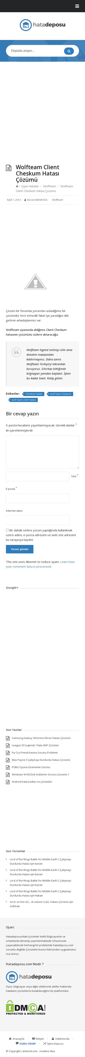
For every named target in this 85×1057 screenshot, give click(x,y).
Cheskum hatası (34, 393)
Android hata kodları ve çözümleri (32, 781)
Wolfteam (49, 186)
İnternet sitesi (14, 510)
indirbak (15, 906)
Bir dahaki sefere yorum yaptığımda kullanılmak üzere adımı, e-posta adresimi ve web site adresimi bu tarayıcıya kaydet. (41, 535)
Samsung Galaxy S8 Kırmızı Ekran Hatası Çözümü (41, 738)
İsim (74, 476)
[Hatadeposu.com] (42, 25)
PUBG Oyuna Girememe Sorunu (31, 767)
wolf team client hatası (24, 399)
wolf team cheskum (60, 393)
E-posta (11, 489)
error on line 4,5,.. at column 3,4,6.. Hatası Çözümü (39, 902)
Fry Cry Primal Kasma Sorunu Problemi (35, 752)
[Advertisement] (42, 109)
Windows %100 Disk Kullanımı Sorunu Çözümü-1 (40, 774)
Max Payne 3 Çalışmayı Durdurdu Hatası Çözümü (41, 760)
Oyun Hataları (30, 186)
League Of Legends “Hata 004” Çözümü (35, 745)
